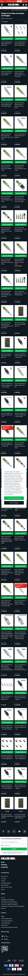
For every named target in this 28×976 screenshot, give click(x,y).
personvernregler (9, 494)
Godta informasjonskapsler (14, 498)
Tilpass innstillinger (14, 502)
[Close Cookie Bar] (25, 469)
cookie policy (7, 489)
